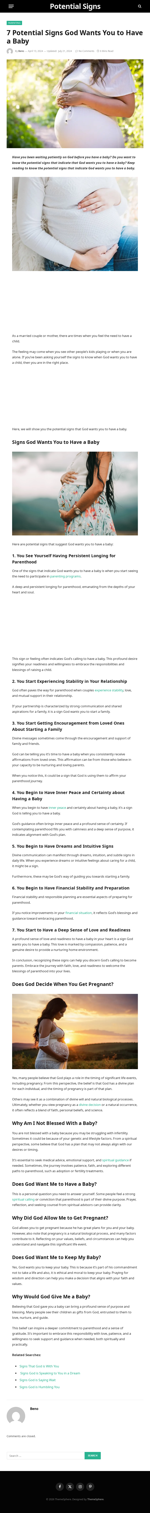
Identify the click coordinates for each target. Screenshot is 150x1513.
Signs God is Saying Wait (38, 1380)
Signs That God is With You (39, 1366)
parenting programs (65, 576)
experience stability (109, 690)
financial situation (78, 912)
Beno (21, 51)
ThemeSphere (95, 1499)
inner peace (57, 807)
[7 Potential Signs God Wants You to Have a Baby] (75, 103)
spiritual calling (23, 1199)
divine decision (90, 1104)
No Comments (86, 51)
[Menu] (11, 6)
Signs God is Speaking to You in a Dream (50, 1373)
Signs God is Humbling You (40, 1387)
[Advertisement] (75, 304)
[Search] (139, 6)
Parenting (14, 22)
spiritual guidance (115, 1160)
